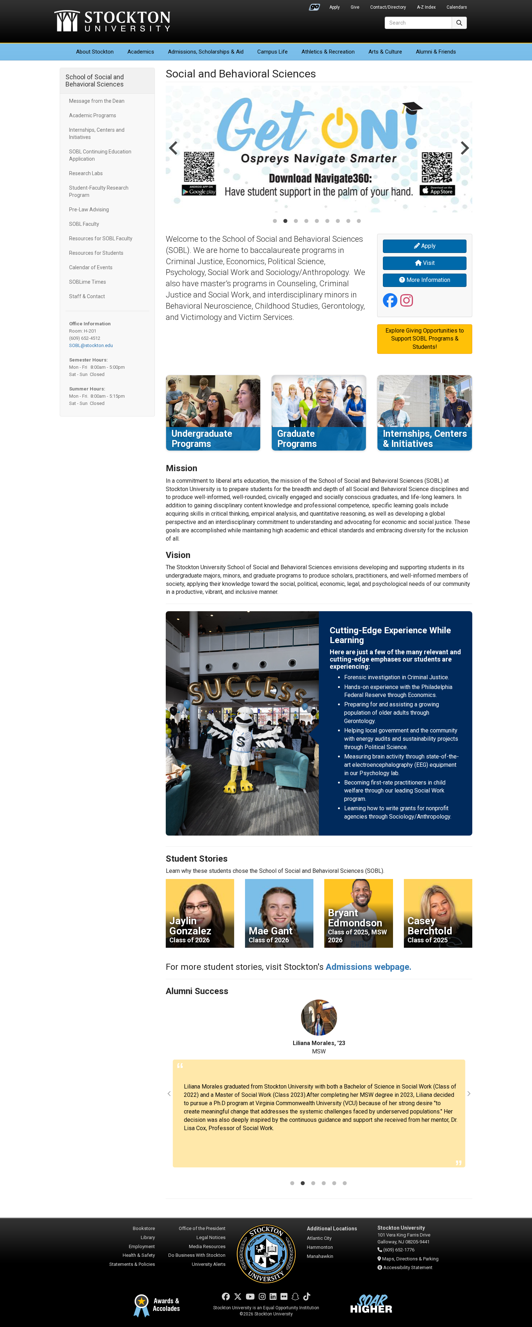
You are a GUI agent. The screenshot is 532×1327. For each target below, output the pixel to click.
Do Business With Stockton (196, 1255)
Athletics (328, 51)
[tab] (275, 221)
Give (355, 7)
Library (148, 1237)
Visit (428, 262)
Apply (334, 7)
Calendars (457, 7)
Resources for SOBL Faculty (100, 238)
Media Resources (207, 1246)
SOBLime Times (87, 282)
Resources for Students (96, 253)
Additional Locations (332, 1228)
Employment (142, 1246)
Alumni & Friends (436, 51)
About (95, 51)
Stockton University (112, 21)
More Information (427, 279)
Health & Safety (139, 1255)
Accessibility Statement (407, 1267)
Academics (140, 51)
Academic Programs (92, 115)
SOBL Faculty (84, 224)
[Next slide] (464, 155)
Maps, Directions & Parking (410, 1259)
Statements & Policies (132, 1264)
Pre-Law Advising (89, 209)
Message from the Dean (96, 101)
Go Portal (314, 5)
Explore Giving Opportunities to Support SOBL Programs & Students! (424, 339)
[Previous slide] (174, 155)
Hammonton (320, 1247)
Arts (385, 51)
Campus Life (272, 51)
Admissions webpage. (368, 967)
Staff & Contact (87, 296)
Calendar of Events (91, 267)
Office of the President (202, 1228)
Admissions (206, 51)
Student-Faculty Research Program (98, 191)
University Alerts (208, 1264)
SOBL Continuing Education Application (100, 155)
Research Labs (86, 173)
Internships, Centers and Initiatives (96, 133)
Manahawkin (320, 1256)
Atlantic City (319, 1238)
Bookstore (144, 1228)
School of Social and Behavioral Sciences (95, 80)
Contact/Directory (388, 7)
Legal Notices (211, 1237)
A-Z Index (426, 7)
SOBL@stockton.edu (91, 345)
